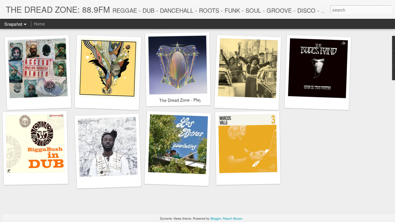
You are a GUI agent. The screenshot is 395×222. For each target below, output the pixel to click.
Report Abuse (232, 218)
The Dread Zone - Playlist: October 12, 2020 (200, 99)
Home (39, 24)
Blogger (216, 218)
